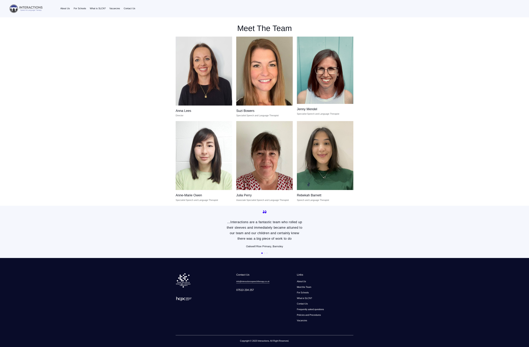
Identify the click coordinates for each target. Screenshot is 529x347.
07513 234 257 (245, 289)
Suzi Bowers (245, 111)
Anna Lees (183, 111)
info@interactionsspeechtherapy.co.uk (252, 281)
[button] (262, 253)
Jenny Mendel (307, 109)
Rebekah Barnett (309, 195)
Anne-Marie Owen (189, 195)
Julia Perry (244, 195)
